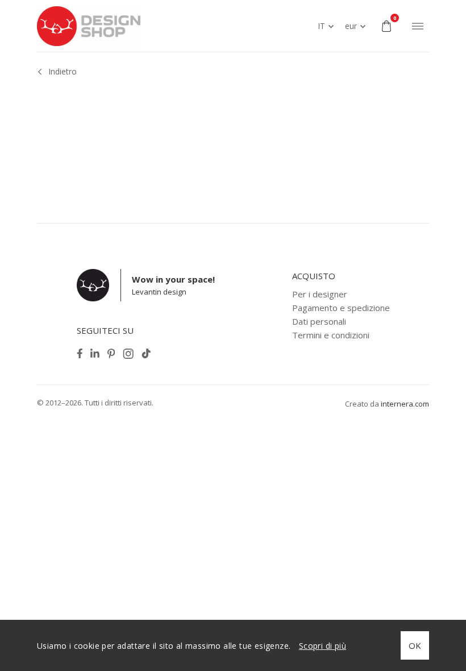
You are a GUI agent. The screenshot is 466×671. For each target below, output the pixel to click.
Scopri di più (322, 645)
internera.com (405, 404)
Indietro (62, 71)
